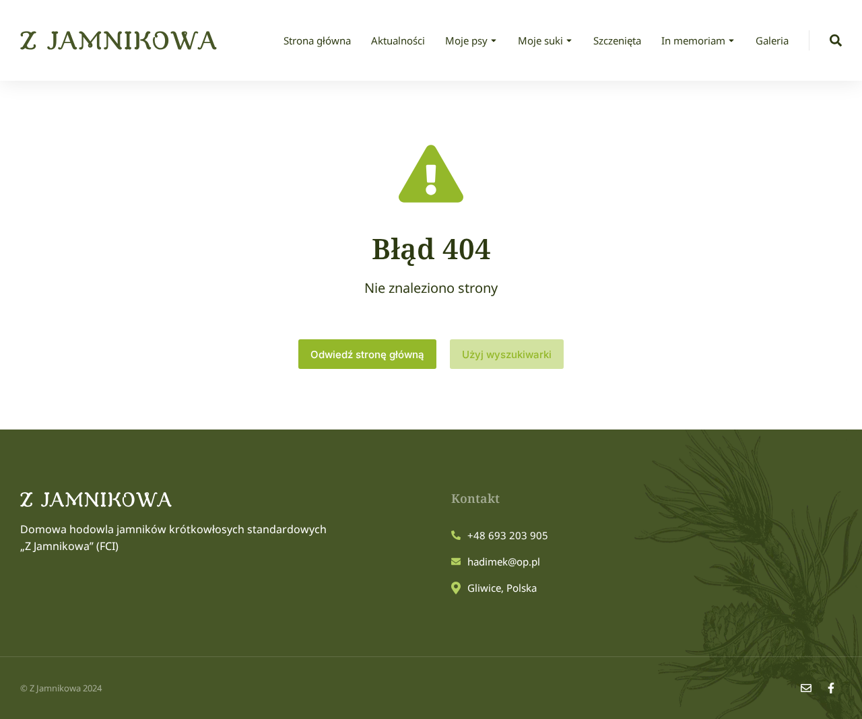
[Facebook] (831, 688)
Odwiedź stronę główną (367, 354)
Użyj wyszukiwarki (507, 354)
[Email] (806, 688)
